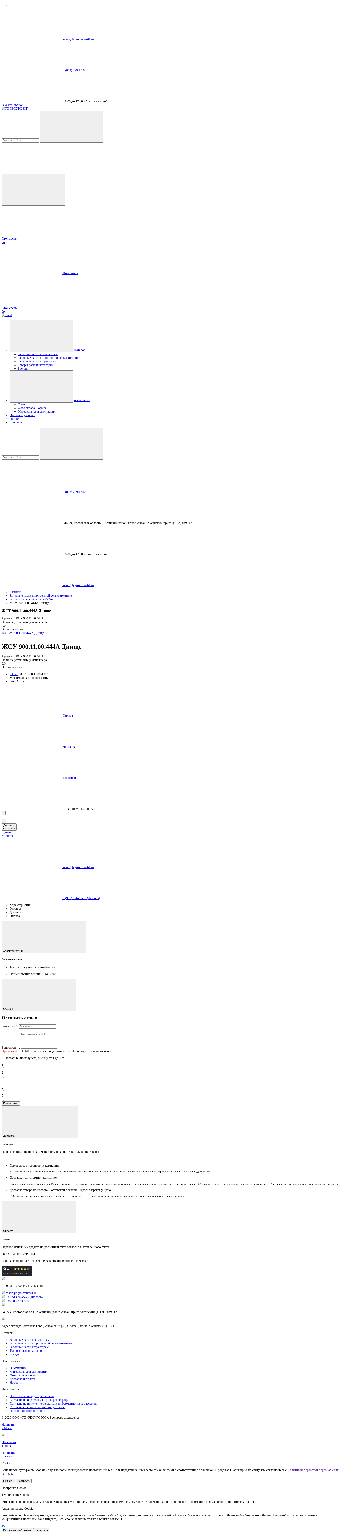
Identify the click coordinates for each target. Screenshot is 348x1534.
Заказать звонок (12, 105)
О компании (18, 1368)
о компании (82, 400)
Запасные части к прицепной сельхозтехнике (49, 357)
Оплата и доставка (22, 415)
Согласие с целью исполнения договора (37, 1407)
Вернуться (41, 1530)
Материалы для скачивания (36, 411)
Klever (14, 674)
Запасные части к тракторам (37, 361)
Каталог (79, 350)
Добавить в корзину (9, 827)
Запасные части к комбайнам (38, 354)
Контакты (16, 422)
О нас (22, 404)
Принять (8, 1480)
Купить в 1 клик (7, 834)
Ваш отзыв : (11, 1047)
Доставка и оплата (22, 1379)
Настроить (23, 1480)
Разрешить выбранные (17, 1530)
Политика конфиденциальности (32, 1396)
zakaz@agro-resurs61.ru (78, 39)
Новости (16, 418)
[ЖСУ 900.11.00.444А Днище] (23, 633)
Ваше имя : (10, 1026)
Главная (15, 592)
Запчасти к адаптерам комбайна (31, 599)
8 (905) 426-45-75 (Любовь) (81, 898)
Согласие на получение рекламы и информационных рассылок (53, 1403)
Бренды (23, 368)
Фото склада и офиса (32, 408)
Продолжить (10, 1103)
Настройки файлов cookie (27, 1410)
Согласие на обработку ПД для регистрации (40, 1400)
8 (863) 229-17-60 (74, 70)
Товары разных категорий (36, 365)
